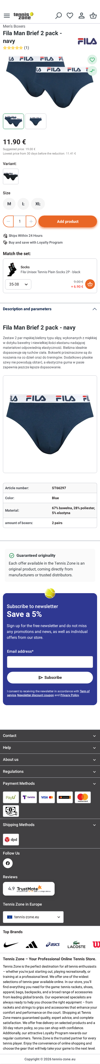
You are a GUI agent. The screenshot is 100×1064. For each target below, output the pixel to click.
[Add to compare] (92, 71)
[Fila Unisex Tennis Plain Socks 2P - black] (12, 269)
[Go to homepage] (23, 15)
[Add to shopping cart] (90, 284)
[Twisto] (29, 797)
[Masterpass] (65, 797)
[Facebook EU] (8, 863)
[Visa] (47, 797)
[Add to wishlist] (92, 59)
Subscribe (53, 677)
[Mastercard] (83, 797)
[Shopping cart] (93, 15)
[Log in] (81, 16)
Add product (67, 221)
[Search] (58, 16)
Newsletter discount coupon (35, 695)
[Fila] (87, 41)
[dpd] (11, 839)
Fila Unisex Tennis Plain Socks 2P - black (50, 272)
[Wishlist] (70, 15)
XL (40, 205)
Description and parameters (27, 309)
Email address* (20, 651)
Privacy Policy (69, 695)
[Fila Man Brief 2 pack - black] (10, 176)
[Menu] (7, 16)
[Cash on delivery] (11, 811)
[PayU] (11, 797)
